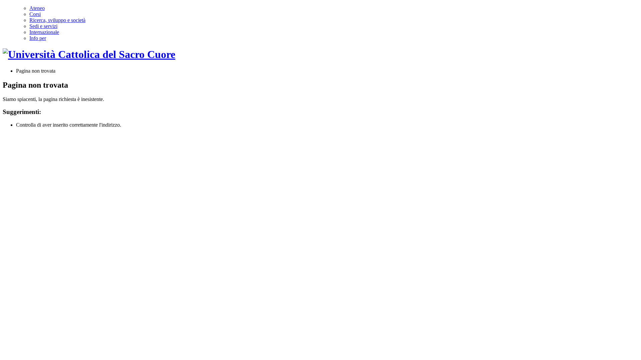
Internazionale (44, 32)
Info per (37, 38)
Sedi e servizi (43, 26)
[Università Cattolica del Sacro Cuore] (89, 54)
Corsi (35, 14)
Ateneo (37, 8)
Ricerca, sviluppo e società (57, 20)
